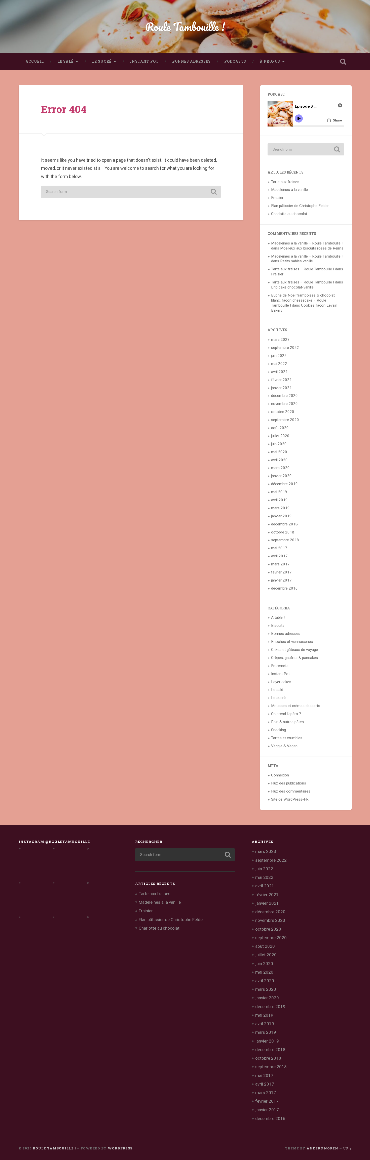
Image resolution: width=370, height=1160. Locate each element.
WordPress (120, 1148)
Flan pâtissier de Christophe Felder (300, 205)
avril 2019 (279, 500)
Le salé (65, 61)
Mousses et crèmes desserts (295, 705)
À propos (270, 61)
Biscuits (277, 625)
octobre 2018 (282, 532)
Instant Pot (144, 61)
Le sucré (102, 61)
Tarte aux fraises (285, 182)
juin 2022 (279, 355)
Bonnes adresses (191, 61)
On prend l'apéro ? (286, 714)
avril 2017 (279, 556)
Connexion (280, 775)
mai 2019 (279, 492)
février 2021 (281, 380)
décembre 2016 (284, 588)
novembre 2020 (284, 403)
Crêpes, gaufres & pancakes (294, 657)
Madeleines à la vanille (289, 189)
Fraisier (277, 197)
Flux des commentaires (290, 791)
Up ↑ (347, 1148)
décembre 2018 (284, 524)
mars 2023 (280, 339)
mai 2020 (279, 452)
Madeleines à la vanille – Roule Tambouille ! (307, 243)
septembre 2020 (285, 420)
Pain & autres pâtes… (288, 722)
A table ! (278, 617)
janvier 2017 (281, 580)
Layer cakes (281, 682)
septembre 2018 (285, 540)
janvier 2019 (281, 516)
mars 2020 (280, 468)
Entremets (279, 666)
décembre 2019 (284, 484)
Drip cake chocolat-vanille (292, 287)
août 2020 (280, 428)
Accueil (34, 61)
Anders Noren (322, 1148)
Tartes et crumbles (286, 738)
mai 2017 (279, 548)
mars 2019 (280, 508)
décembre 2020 (284, 395)
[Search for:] (131, 192)
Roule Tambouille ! (185, 26)
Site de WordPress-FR (290, 799)
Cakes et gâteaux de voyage (294, 649)
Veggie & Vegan (284, 746)
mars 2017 (280, 564)
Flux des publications (288, 783)
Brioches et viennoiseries (292, 641)
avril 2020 (279, 460)
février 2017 (281, 572)
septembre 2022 (285, 347)
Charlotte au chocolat (289, 214)
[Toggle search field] (343, 61)
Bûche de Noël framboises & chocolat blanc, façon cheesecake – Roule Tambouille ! (303, 300)
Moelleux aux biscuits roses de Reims (311, 248)
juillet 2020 (280, 436)
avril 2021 (279, 371)
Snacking (278, 730)
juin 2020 (279, 444)
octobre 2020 (282, 411)
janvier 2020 (281, 476)
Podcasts (235, 61)
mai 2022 (279, 363)
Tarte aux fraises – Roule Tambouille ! (302, 269)
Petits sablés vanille (296, 261)
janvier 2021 (281, 388)
